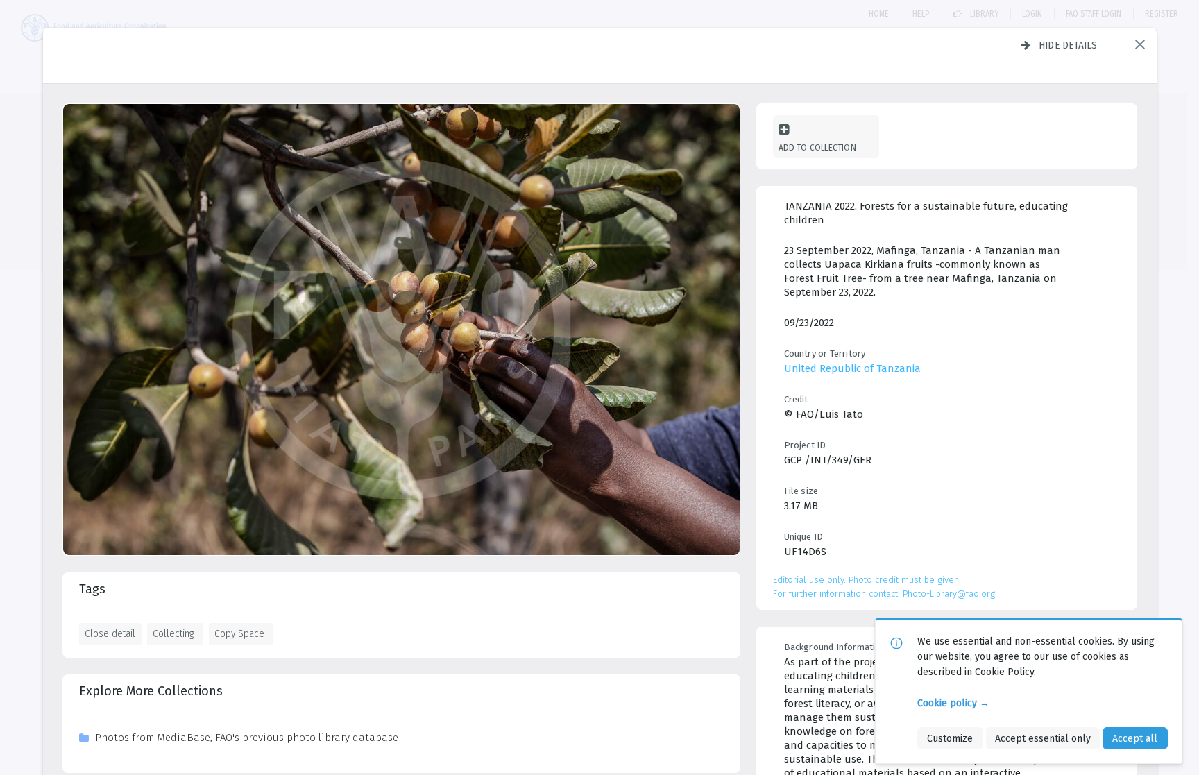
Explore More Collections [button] (151, 691)
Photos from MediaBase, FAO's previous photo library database (246, 737)
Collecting (173, 633)
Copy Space (239, 633)
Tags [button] (92, 589)
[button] (1140, 44)
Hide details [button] (1068, 45)
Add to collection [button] (817, 147)
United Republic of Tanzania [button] (852, 368)
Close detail (110, 633)
